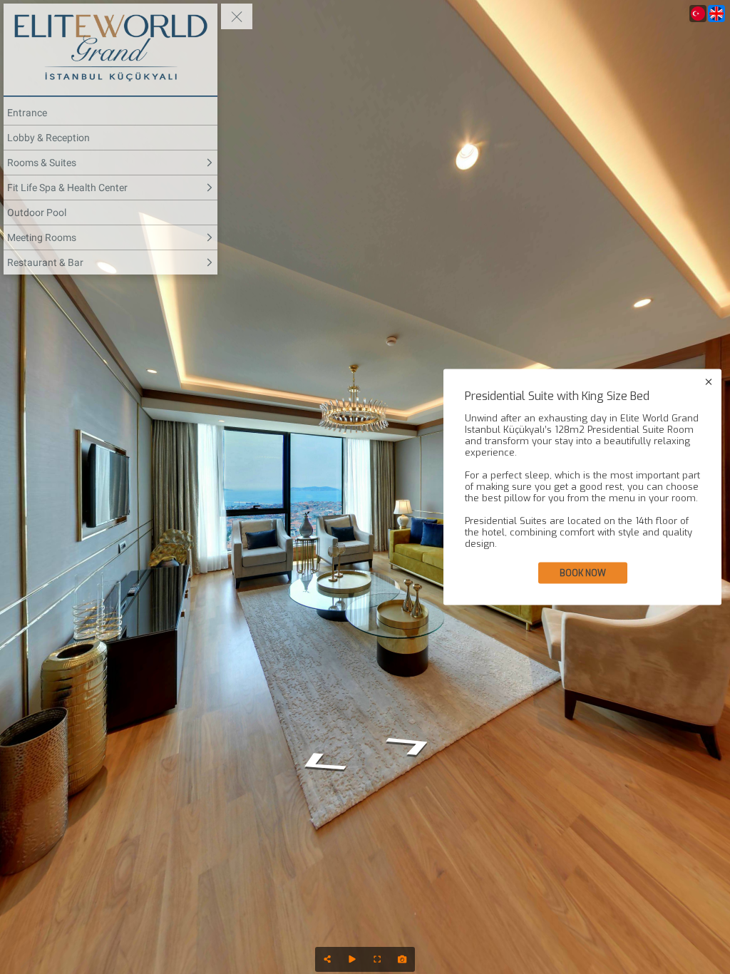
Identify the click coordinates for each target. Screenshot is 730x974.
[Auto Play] (352, 959)
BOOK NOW (583, 573)
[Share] (327, 959)
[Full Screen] (377, 959)
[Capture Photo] (402, 959)
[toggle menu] (236, 16)
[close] (708, 382)
